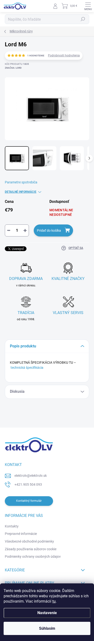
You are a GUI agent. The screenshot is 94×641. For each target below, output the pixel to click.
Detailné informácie (20, 192)
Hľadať (82, 19)
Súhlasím (47, 628)
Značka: (13, 68)
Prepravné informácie (21, 534)
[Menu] (88, 6)
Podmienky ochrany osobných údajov (33, 556)
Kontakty (12, 526)
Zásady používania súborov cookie (30, 549)
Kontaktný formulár (29, 500)
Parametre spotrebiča (21, 182)
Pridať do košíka (49, 230)
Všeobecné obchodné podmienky (29, 541)
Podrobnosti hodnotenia (64, 55)
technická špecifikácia (27, 367)
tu (54, 601)
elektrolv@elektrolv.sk (30, 476)
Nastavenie (47, 613)
